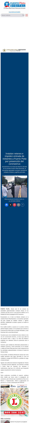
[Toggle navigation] (26, 15)
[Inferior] (14, 386)
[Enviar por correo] (18, 205)
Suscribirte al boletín (14, 12)
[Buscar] (23, 15)
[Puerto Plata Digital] (14, 5)
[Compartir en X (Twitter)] (10, 205)
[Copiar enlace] (22, 205)
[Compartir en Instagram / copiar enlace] (14, 205)
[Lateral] (14, 402)
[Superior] (14, 50)
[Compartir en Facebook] (6, 205)
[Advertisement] (14, 32)
